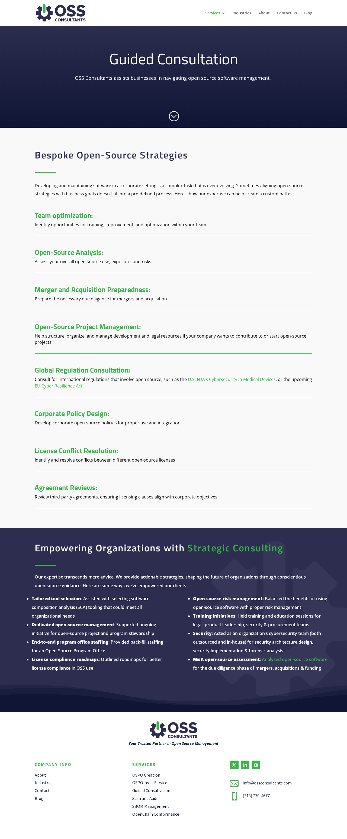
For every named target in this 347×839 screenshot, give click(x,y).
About (264, 13)
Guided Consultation (151, 790)
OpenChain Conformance (155, 814)
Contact (42, 790)
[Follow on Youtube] (256, 765)
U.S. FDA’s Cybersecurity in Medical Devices (232, 379)
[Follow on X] (234, 765)
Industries (242, 13)
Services (212, 13)
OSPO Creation (146, 775)
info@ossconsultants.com (267, 783)
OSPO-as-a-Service (149, 782)
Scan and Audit (145, 798)
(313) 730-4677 (256, 795)
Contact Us (287, 13)
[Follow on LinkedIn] (245, 765)
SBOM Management (150, 806)
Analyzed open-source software (294, 659)
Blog (308, 13)
